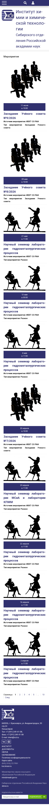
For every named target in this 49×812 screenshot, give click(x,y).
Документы (8, 749)
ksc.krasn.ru (7, 766)
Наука (5, 752)
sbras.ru (5, 786)
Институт (7, 746)
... (38, 695)
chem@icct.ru (13, 737)
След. (7, 697)
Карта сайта (7, 760)
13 (43, 695)
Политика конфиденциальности (16, 758)
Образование (8, 755)
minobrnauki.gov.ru (9, 777)
